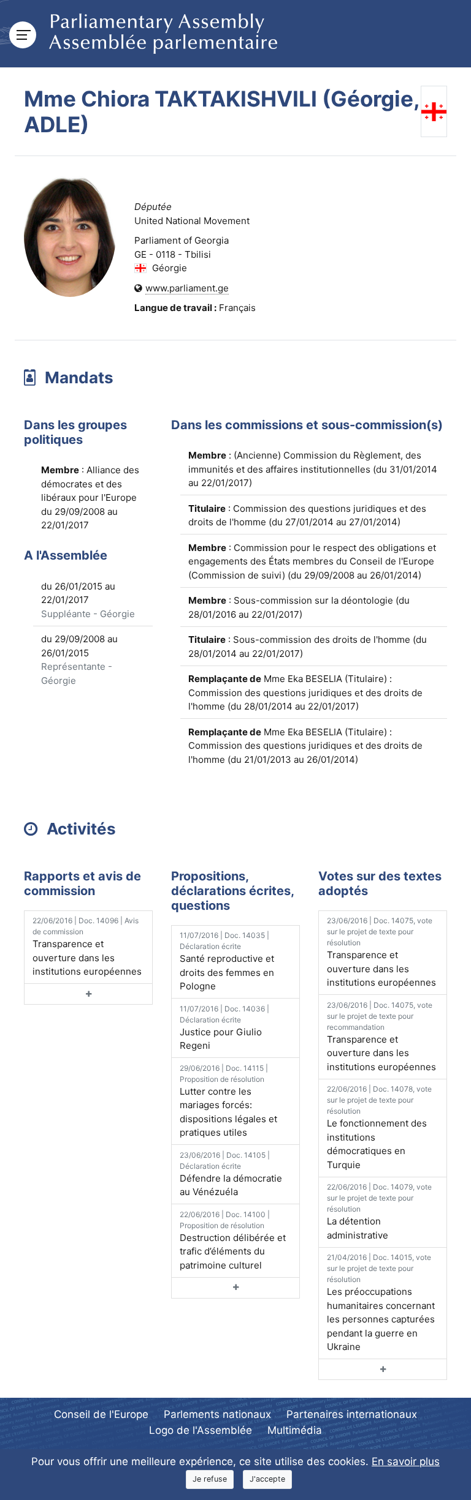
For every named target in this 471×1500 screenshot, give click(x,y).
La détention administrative (379, 1211)
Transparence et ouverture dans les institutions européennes (87, 946)
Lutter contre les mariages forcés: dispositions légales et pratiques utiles (228, 1101)
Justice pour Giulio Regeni (224, 1028)
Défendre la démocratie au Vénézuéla (231, 1174)
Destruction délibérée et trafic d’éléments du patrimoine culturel (233, 1240)
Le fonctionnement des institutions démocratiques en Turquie (379, 1127)
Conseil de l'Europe (101, 1414)
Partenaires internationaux (351, 1414)
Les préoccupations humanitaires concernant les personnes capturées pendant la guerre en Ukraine (381, 1302)
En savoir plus (406, 1461)
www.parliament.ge (187, 288)
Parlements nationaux (217, 1414)
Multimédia (294, 1430)
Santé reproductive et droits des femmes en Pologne (227, 961)
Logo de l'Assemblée (200, 1430)
